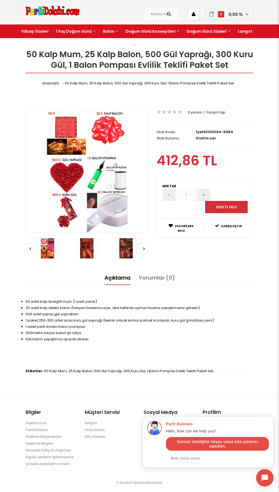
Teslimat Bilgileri (40, 443)
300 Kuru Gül (134, 371)
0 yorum (195, 112)
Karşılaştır (231, 226)
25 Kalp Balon (80, 371)
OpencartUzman (147, 482)
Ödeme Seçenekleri (44, 436)
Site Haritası (95, 436)
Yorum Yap (215, 112)
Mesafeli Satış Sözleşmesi (48, 450)
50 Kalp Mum (55, 371)
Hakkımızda (36, 423)
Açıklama (117, 278)
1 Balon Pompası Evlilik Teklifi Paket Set (180, 371)
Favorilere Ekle (184, 228)
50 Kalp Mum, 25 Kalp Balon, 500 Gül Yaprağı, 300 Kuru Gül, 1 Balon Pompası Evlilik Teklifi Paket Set (149, 83)
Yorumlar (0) (157, 278)
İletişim (91, 423)
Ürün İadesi (95, 429)
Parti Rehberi (37, 429)
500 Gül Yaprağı (108, 371)
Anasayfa (50, 83)
